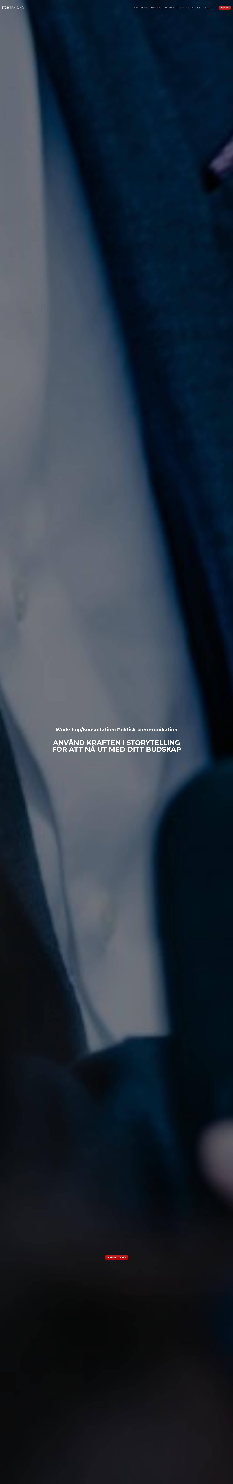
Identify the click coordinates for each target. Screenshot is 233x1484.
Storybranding (141, 8)
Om (198, 8)
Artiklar (190, 8)
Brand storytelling (174, 8)
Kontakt (207, 8)
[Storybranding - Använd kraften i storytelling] (13, 7)
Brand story (156, 8)
